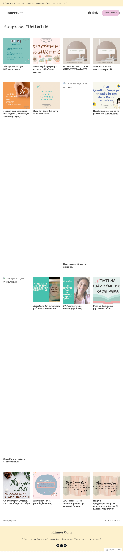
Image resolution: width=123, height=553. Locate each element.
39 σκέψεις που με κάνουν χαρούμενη (72, 307)
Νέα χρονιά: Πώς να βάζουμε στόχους (13, 68)
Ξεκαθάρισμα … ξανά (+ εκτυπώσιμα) (14, 460)
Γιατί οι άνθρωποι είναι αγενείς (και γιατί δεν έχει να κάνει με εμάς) (16, 114)
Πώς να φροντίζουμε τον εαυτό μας (75, 265)
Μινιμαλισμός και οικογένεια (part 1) (102, 68)
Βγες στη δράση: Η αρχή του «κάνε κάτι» (45, 112)
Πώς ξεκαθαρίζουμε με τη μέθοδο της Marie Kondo (106, 112)
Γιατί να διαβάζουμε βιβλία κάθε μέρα (103, 307)
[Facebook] (89, 12)
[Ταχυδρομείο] (65, 545)
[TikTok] (96, 12)
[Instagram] (93, 12)
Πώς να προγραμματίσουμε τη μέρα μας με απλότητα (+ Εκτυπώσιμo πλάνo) (105, 504)
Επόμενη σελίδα (112, 521)
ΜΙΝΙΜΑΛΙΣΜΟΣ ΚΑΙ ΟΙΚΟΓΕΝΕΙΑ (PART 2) (75, 68)
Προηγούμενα (9, 521)
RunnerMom (13, 12)
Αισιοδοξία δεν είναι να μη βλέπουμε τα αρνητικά (46, 307)
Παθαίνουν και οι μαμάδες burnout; (42, 502)
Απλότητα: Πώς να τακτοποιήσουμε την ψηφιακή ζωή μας (73, 503)
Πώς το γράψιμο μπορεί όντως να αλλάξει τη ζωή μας (45, 69)
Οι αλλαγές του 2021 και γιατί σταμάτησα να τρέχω (16, 502)
